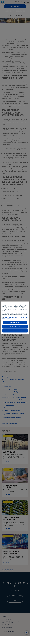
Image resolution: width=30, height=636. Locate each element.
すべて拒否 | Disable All (15, 326)
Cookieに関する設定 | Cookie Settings (15, 322)
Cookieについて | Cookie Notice (11, 317)
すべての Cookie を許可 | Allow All (15, 330)
